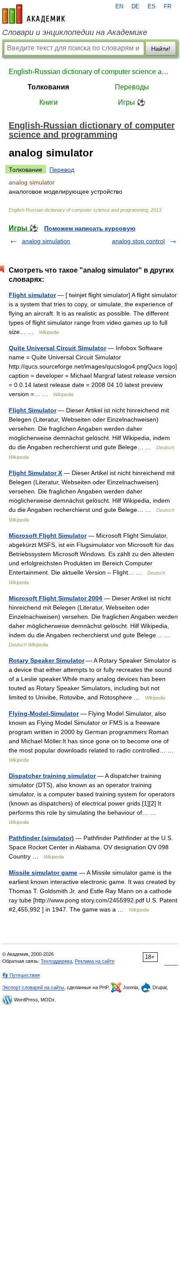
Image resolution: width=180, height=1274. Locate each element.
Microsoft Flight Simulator (48, 535)
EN (119, 7)
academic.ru (33, 14)
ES (152, 7)
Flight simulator (32, 294)
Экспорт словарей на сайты (33, 987)
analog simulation (46, 241)
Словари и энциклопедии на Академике (74, 32)
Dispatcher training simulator (52, 775)
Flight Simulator (32, 410)
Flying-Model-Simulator (44, 713)
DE (135, 7)
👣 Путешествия (21, 975)
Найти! (160, 48)
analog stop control (138, 241)
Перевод (61, 169)
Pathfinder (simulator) (41, 837)
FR (167, 7)
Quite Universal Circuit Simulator (57, 347)
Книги (48, 102)
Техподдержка (56, 961)
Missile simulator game (43, 872)
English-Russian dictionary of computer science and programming (90, 71)
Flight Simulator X (35, 472)
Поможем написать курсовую (89, 228)
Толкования (48, 87)
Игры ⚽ (131, 102)
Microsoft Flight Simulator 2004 (55, 598)
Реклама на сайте (94, 961)
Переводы (132, 87)
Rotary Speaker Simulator (46, 660)
